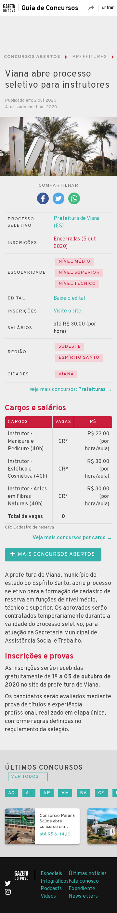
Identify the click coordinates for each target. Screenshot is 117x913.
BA (83, 793)
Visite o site (67, 311)
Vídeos (48, 896)
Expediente (82, 889)
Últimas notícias (88, 874)
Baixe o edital (69, 298)
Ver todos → (28, 776)
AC (11, 793)
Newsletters (83, 896)
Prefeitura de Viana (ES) (76, 222)
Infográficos (55, 881)
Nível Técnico (77, 283)
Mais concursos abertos (56, 554)
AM (65, 793)
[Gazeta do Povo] (25, 875)
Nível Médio (74, 261)
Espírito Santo (78, 357)
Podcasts (51, 889)
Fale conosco (84, 881)
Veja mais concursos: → (70, 389)
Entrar (107, 7)
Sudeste (69, 346)
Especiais (51, 874)
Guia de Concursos (49, 8)
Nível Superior (79, 272)
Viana (66, 374)
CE (101, 793)
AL (29, 793)
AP (46, 793)
